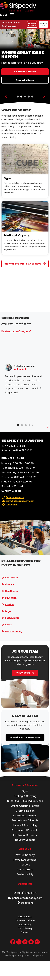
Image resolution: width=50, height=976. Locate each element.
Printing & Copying (17, 235)
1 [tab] (18, 97)
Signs (7, 178)
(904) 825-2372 (9, 26)
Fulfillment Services (25, 835)
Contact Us (25, 883)
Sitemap (25, 932)
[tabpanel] (25, 66)
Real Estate (11, 577)
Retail (8, 624)
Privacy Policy (25, 916)
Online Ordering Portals (25, 806)
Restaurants (12, 618)
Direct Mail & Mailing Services (25, 801)
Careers (25, 864)
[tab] (18, 425)
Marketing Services (25, 815)
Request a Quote (32, 24)
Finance (9, 584)
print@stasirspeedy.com (20, 501)
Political (9, 604)
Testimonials (25, 869)
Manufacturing (13, 631)
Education (11, 597)
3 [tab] (25, 97)
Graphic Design (25, 810)
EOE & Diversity (25, 928)
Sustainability (25, 874)
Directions (12, 504)
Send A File (43, 24)
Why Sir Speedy (25, 855)
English (4, 15)
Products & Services (25, 785)
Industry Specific (25, 840)
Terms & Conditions (25, 920)
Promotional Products (25, 830)
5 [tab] (32, 97)
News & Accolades (25, 859)
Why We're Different (25, 71)
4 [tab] (29, 97)
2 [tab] (21, 97)
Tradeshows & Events (25, 820)
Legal (8, 611)
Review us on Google (14, 331)
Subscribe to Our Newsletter (25, 737)
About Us (25, 848)
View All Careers (25, 672)
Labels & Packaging (25, 825)
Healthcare (11, 591)
